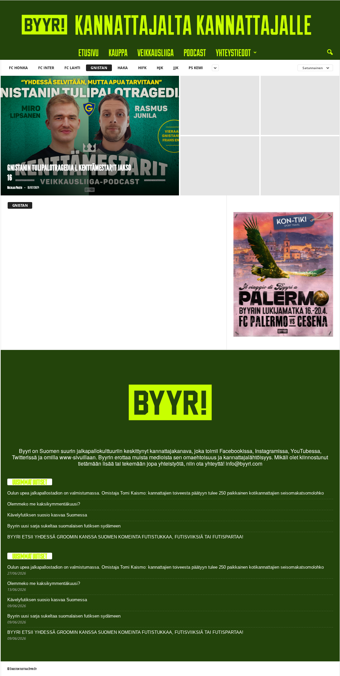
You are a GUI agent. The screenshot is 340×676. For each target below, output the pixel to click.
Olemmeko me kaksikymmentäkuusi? (43, 504)
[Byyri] (170, 22)
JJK (175, 67)
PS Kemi (196, 67)
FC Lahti (72, 67)
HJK (160, 67)
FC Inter (46, 67)
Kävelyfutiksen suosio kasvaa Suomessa (47, 514)
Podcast (195, 52)
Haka (123, 67)
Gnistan (99, 67)
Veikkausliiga (155, 52)
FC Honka (18, 67)
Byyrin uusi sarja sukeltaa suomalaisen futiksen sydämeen (64, 525)
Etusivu (88, 52)
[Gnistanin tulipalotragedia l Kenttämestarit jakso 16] (90, 135)
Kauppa (118, 52)
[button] (329, 52)
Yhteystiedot (233, 52)
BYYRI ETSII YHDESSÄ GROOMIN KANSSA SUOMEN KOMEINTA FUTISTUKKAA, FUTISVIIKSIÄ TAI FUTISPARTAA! (125, 536)
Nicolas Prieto (14, 187)
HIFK (142, 67)
